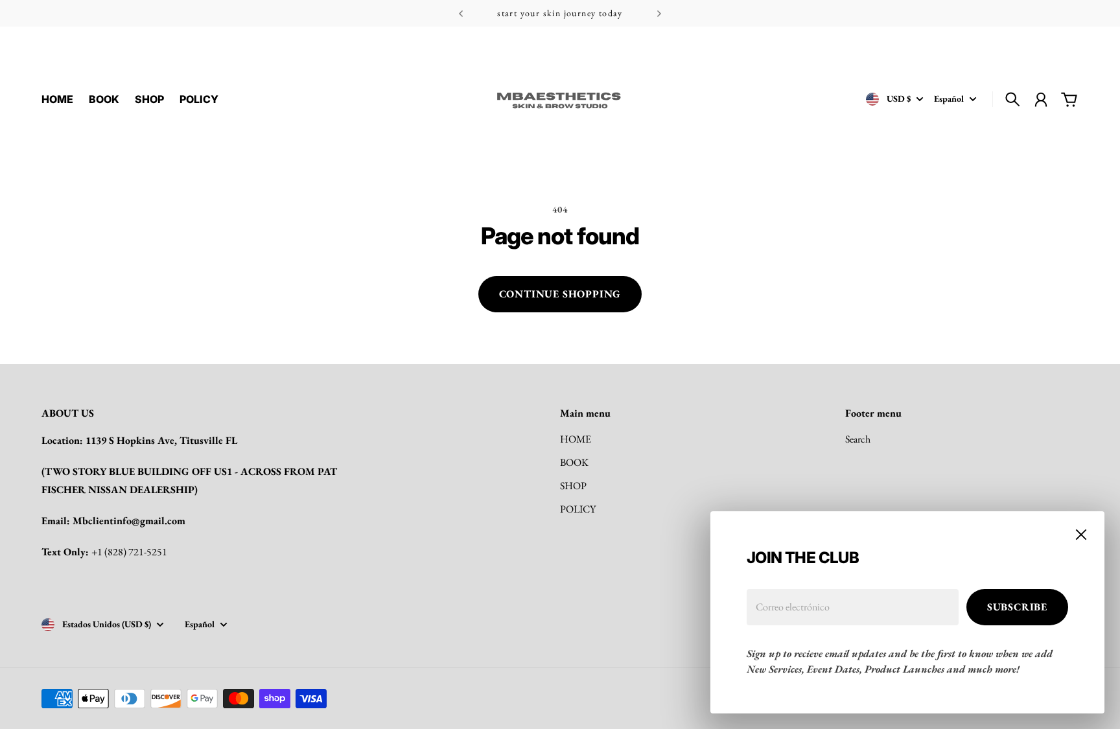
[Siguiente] (659, 13)
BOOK (574, 462)
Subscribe (1017, 607)
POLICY (578, 509)
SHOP (573, 485)
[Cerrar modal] (1081, 535)
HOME (575, 439)
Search (857, 439)
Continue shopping (560, 294)
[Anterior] (461, 13)
